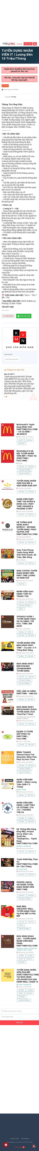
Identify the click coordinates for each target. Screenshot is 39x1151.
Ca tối (20, 440)
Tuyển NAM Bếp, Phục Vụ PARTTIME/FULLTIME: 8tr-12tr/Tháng (27, 863)
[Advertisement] (19, 20)
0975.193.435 (28, 1142)
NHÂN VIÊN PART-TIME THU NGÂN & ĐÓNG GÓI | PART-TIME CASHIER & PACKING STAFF (26, 504)
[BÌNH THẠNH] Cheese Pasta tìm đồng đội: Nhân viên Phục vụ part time (27, 756)
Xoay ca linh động (24, 473)
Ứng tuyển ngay (25, 316)
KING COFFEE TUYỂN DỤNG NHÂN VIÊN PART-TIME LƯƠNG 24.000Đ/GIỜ (27, 574)
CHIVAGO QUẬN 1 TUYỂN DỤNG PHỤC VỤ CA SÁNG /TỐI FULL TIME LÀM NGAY (26, 621)
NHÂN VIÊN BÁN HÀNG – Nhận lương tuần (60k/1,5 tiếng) (27, 783)
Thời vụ (21, 609)
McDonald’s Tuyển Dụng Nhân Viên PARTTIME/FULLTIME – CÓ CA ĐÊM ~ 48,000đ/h (27, 429)
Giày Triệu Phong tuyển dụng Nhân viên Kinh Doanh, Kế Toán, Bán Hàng (26, 553)
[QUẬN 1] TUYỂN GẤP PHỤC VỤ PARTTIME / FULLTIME (25, 735)
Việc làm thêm (14, 1138)
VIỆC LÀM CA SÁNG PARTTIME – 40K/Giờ (27, 692)
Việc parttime (25, 1138)
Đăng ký (19, 44)
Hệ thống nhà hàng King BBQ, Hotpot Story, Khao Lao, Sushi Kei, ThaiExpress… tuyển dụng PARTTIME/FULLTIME (27, 836)
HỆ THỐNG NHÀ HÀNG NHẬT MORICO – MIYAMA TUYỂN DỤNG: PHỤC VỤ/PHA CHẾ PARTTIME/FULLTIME (27, 528)
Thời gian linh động (24, 470)
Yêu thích (9, 316)
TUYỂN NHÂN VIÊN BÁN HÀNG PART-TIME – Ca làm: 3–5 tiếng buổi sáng (26, 646)
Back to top (18, 1147)
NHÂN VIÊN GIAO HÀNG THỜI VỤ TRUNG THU (25, 593)
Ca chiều (21, 818)
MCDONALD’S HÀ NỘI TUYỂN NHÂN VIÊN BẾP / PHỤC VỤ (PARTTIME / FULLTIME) (27, 456)
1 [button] (4, 396)
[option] (19, 377)
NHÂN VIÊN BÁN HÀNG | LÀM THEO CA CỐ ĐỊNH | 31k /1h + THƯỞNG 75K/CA (26, 807)
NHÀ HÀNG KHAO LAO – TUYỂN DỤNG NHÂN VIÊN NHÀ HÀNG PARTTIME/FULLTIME (27, 941)
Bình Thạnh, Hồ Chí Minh (11, 89)
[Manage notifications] (34, 1146)
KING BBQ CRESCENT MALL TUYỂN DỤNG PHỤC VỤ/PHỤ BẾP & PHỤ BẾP (26, 911)
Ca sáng (21, 632)
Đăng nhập (28, 44)
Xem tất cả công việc (11, 359)
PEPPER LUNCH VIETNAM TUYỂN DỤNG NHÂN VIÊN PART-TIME (25, 886)
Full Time (5, 85)
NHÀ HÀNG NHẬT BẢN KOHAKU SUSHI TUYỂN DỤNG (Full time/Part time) (27, 710)
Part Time (21, 443)
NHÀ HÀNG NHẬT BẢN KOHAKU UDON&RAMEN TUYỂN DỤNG (25, 667)
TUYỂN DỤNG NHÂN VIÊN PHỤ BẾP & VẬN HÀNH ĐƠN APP (27, 483)
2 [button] (6, 396)
